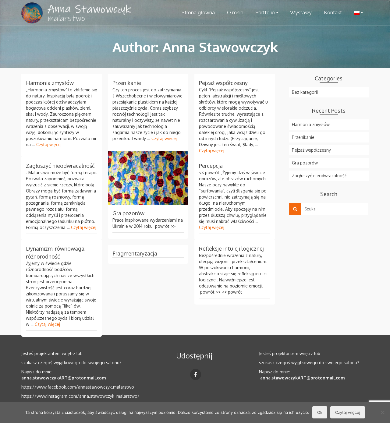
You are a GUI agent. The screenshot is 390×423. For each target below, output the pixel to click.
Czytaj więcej (49, 144)
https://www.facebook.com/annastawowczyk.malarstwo (77, 387)
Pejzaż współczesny (311, 150)
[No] (382, 412)
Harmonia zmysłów (311, 124)
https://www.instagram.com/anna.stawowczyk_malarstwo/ (80, 396)
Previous (104, 177)
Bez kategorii (305, 92)
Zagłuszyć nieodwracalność (319, 175)
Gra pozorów (305, 162)
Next (191, 177)
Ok (319, 412)
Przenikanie (303, 137)
